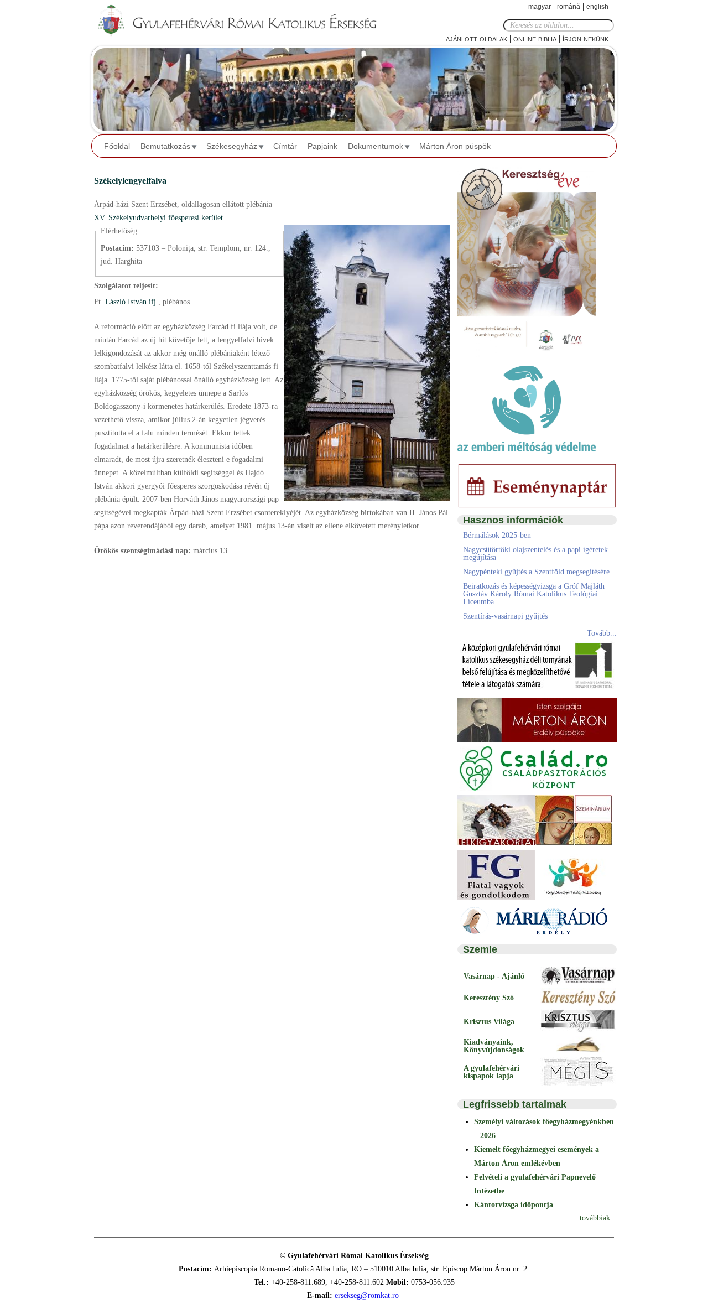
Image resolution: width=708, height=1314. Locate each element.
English (597, 7)
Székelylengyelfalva (130, 180)
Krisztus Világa (489, 1021)
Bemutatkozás (165, 146)
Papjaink (322, 146)
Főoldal (117, 146)
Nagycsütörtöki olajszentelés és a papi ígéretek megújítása (535, 554)
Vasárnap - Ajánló (494, 976)
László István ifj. (130, 302)
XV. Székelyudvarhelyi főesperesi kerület (158, 218)
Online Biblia (534, 38)
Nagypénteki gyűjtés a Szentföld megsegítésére (536, 572)
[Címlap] (246, 21)
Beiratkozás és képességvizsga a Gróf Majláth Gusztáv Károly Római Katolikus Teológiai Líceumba (534, 594)
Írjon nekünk (585, 38)
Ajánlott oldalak (476, 38)
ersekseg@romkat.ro (367, 1295)
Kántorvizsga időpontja (513, 1205)
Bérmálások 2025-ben (497, 535)
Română (568, 7)
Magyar (539, 7)
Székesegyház (231, 146)
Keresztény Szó (489, 998)
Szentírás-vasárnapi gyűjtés (505, 616)
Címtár (285, 146)
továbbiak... (598, 1218)
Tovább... (602, 633)
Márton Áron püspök (455, 146)
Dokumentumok (375, 146)
